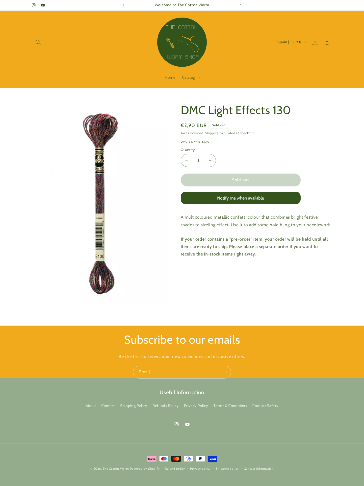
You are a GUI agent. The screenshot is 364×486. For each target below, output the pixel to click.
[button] (38, 42)
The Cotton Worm (116, 468)
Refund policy (175, 468)
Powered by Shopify (145, 468)
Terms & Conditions (230, 406)
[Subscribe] (225, 372)
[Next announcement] (240, 5)
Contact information (259, 468)
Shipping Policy (133, 406)
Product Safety (265, 406)
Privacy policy (200, 468)
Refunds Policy (166, 406)
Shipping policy (227, 468)
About (91, 406)
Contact (108, 406)
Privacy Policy (196, 406)
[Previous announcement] (123, 5)
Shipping (212, 133)
